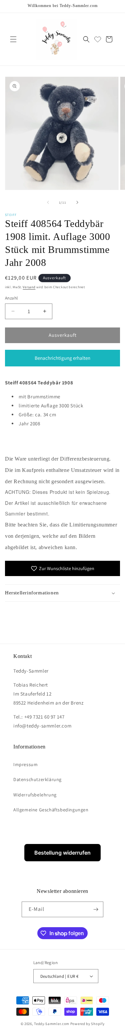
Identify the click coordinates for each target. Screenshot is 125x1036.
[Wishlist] (98, 39)
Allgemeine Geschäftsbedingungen (51, 810)
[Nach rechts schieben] (77, 202)
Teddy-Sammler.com (51, 1023)
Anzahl (11, 298)
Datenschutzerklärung (37, 779)
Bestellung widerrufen (62, 852)
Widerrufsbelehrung (35, 795)
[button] (13, 39)
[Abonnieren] (95, 909)
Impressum (25, 764)
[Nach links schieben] (48, 202)
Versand (29, 287)
